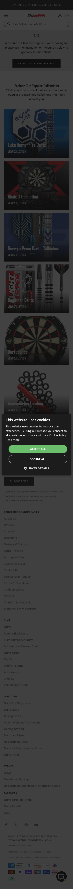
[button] (36, 468)
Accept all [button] (38, 449)
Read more (13, 440)
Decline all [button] (38, 459)
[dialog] (36, 444)
